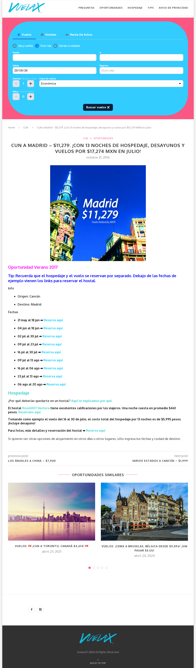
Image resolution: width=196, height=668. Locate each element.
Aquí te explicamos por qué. (92, 401)
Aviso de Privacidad (173, 7)
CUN (25, 127)
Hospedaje (135, 7)
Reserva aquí (53, 320)
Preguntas (86, 7)
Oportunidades (111, 7)
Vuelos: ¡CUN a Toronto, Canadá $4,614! (50, 546)
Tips (151, 7)
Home (11, 127)
